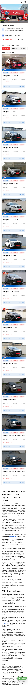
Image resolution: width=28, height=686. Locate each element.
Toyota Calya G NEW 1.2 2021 (11, 291)
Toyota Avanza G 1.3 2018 (10, 147)
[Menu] (21, 2)
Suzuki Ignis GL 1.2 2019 (10, 399)
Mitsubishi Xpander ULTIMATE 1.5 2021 (14, 471)
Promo (16, 48)
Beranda (3, 45)
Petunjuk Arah (8, 39)
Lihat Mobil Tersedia (13, 682)
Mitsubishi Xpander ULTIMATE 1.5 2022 (14, 435)
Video (21, 39)
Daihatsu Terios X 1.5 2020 (11, 183)
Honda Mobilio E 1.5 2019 (10, 219)
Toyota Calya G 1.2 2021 (10, 111)
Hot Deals (23, 48)
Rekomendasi (6, 48)
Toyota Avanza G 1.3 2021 (10, 363)
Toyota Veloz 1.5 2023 (9, 255)
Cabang (8, 45)
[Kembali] (2, 2)
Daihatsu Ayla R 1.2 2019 (10, 327)
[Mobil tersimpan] (25, 2)
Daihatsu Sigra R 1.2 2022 (10, 75)
